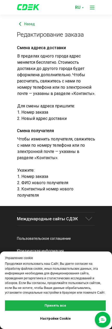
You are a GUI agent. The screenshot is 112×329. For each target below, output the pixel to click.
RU (77, 7)
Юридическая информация (40, 251)
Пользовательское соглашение (44, 238)
